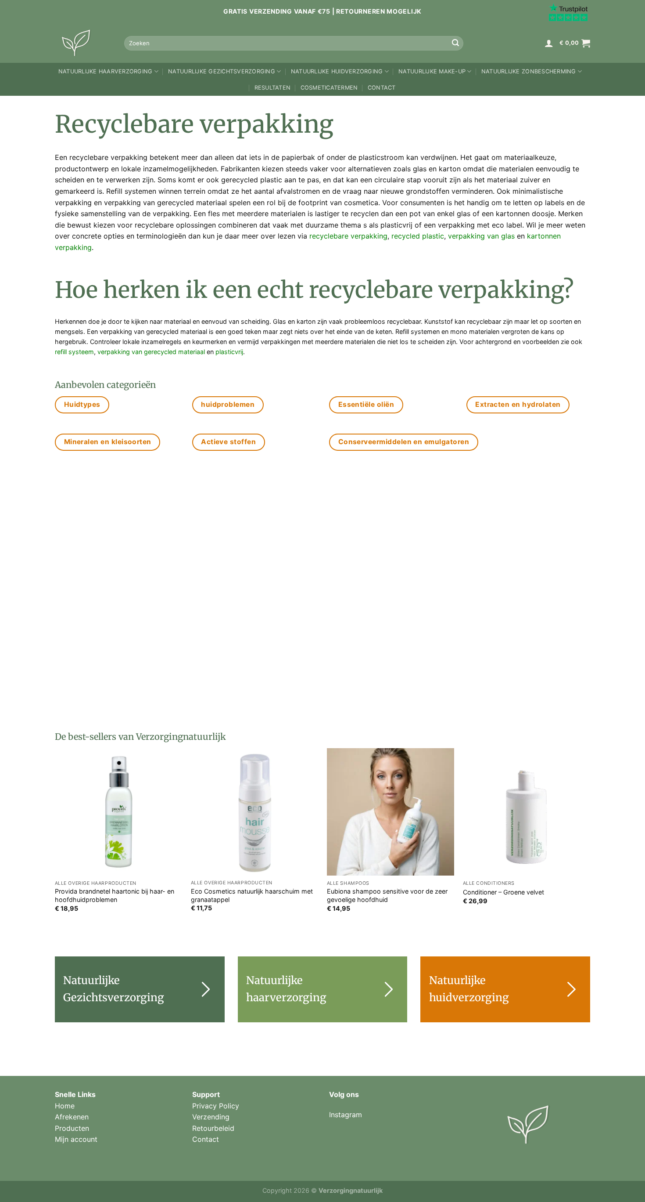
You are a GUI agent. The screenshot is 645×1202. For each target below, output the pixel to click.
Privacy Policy (215, 1105)
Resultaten (272, 87)
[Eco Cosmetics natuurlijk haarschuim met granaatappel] (254, 812)
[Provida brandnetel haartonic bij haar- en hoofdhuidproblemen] (118, 812)
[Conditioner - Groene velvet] (526, 812)
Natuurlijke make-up (432, 71)
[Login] (549, 43)
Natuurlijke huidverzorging (337, 71)
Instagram (345, 1114)
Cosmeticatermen (329, 87)
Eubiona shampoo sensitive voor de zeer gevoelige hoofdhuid (387, 895)
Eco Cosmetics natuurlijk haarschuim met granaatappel (252, 895)
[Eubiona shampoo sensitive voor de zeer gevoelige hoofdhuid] (390, 812)
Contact (382, 87)
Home (65, 1105)
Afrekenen (72, 1116)
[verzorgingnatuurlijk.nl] (83, 43)
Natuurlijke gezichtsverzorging (221, 71)
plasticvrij (229, 351)
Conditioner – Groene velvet (503, 892)
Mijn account (76, 1139)
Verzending (210, 1116)
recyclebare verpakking (348, 236)
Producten (72, 1128)
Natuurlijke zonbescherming (528, 71)
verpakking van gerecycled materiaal (151, 351)
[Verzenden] (455, 43)
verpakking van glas (481, 236)
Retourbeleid (213, 1128)
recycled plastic (417, 236)
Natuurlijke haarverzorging (105, 71)
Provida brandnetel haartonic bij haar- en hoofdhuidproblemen (114, 895)
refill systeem (74, 351)
